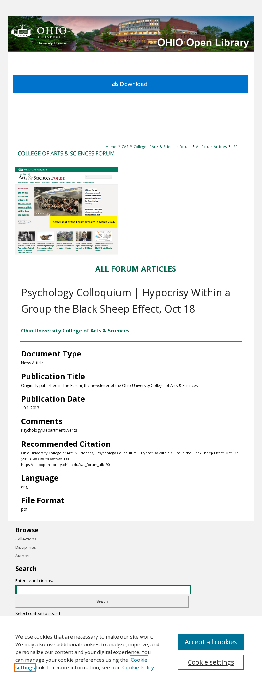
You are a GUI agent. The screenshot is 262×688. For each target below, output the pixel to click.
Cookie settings (211, 662)
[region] (131, 652)
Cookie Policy (138, 667)
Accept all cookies (211, 641)
